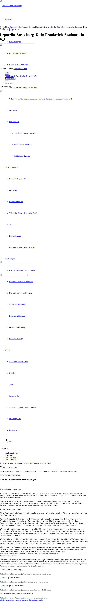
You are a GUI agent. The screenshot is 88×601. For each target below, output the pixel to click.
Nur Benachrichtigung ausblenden (31, 600)
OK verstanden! (6, 475)
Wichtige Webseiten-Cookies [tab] (10, 509)
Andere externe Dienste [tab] (8, 556)
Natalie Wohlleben (20, 69)
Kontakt (7, 73)
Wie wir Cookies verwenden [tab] (10, 489)
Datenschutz (9, 77)
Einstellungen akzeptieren (9, 600)
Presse (7, 75)
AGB (7, 81)
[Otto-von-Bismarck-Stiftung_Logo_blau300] (11, 6)
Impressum (8, 83)
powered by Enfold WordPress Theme (37, 463)
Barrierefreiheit (10, 79)
